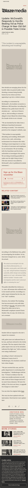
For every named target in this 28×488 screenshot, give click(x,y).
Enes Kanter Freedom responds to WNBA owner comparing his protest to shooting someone (18, 197)
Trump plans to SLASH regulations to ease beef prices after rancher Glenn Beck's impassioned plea (18, 208)
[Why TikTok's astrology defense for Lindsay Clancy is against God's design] (5, 203)
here (22, 391)
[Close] (26, 458)
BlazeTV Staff (17, 445)
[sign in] (1, 1)
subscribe (6, 1)
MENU (24, 5)
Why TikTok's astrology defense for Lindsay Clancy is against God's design (18, 202)
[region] (14, 472)
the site (12, 306)
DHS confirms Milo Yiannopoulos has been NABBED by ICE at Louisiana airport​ (19, 433)
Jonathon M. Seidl (8, 32)
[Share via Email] (15, 406)
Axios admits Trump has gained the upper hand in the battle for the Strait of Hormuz (19, 451)
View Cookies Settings (14, 485)
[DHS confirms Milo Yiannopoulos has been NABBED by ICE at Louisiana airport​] (7, 434)
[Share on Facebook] (9, 406)
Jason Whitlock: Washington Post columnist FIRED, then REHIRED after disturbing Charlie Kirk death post (19, 442)
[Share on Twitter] (12, 406)
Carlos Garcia (17, 436)
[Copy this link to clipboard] (19, 406)
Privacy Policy (18, 182)
